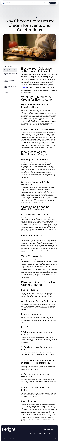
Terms (52, 438)
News (35, 433)
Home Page (30, 433)
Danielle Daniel (40, 17)
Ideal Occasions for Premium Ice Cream (10, 77)
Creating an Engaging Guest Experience (9, 81)
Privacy (48, 438)
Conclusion (6, 92)
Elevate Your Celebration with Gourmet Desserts (9, 70)
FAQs (5, 90)
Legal (56, 438)
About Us (44, 438)
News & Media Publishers (22, 17)
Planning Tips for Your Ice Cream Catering (10, 87)
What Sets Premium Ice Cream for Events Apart (10, 74)
